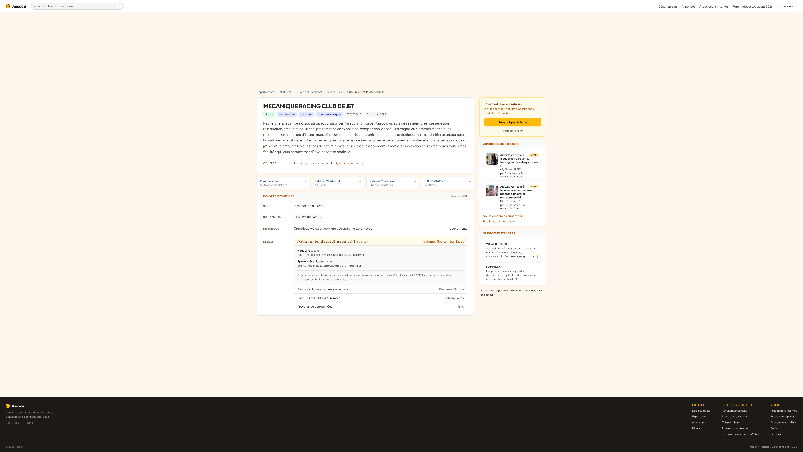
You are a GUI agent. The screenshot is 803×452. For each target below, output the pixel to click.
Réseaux (697, 428)
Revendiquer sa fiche (734, 410)
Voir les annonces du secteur (505, 216)
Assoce (19, 6)
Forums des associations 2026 (740, 434)
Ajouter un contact (349, 163)
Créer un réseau (731, 422)
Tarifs (774, 428)
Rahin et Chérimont (310, 92)
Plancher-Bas (334, 92)
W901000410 (354, 114)
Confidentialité (780, 446)
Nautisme (306, 114)
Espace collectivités (783, 422)
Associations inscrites (713, 6)
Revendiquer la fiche (512, 122)
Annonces (688, 6)
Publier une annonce (734, 416)
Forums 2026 (753, 6)
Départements (668, 6)
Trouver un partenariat (735, 428)
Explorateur (699, 416)
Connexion (787, 6)
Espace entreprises (782, 416)
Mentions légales (760, 446)
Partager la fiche (513, 130)
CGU (794, 446)
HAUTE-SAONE (287, 92)
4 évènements (457, 228)
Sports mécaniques (329, 114)
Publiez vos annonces (499, 221)
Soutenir (776, 434)
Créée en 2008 (376, 114)
